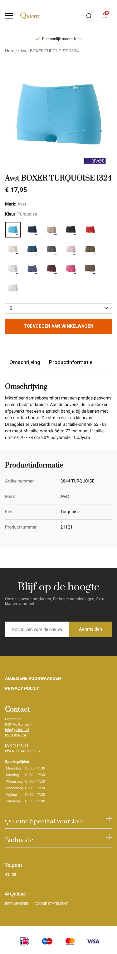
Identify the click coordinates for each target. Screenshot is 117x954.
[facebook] (7, 875)
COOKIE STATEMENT (51, 903)
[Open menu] (9, 15)
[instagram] (14, 875)
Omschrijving (24, 362)
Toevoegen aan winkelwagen (59, 326)
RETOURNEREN (17, 903)
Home (11, 51)
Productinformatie (70, 362)
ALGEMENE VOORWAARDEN (33, 678)
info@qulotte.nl (17, 729)
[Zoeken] (89, 16)
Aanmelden (90, 629)
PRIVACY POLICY (22, 688)
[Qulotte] (30, 15)
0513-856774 (15, 735)
